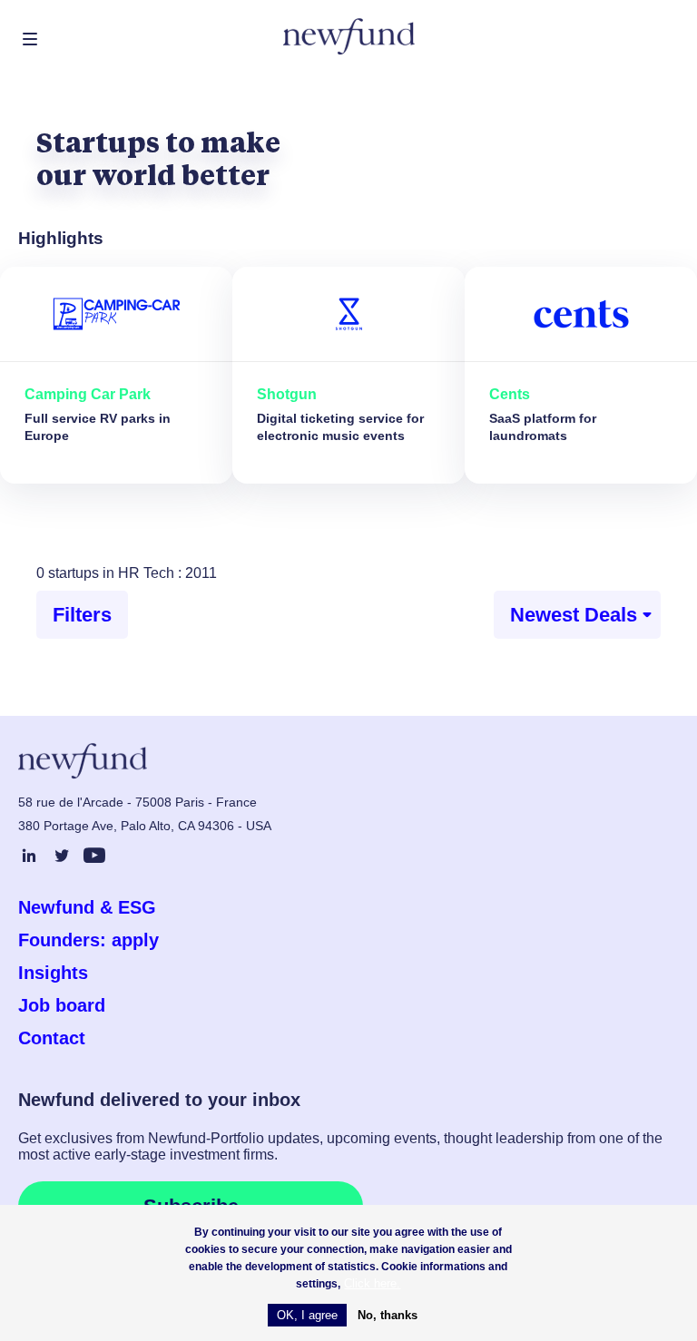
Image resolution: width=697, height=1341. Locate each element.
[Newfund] (349, 36)
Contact (51, 1038)
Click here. (372, 1283)
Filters (82, 614)
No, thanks (387, 1315)
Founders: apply (88, 940)
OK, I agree (307, 1315)
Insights (53, 973)
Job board (61, 1005)
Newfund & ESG (87, 907)
